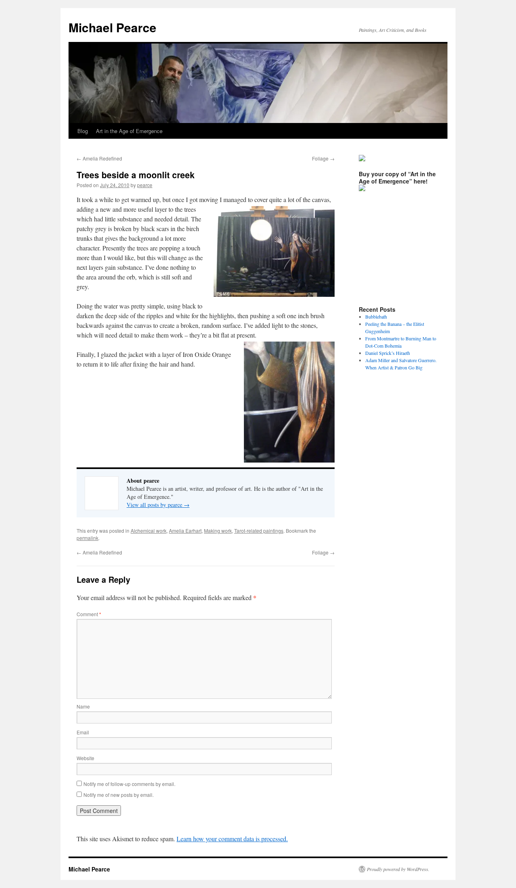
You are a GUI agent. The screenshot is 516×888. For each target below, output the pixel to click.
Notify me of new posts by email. (118, 794)
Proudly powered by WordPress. (398, 869)
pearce (144, 184)
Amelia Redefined (99, 158)
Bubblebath (376, 316)
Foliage (323, 158)
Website (85, 758)
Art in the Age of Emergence (129, 131)
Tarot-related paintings (258, 530)
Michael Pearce (112, 27)
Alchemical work (148, 530)
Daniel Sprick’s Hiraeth (387, 353)
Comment (89, 614)
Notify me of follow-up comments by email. (129, 783)
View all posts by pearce (158, 505)
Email (83, 732)
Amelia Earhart (185, 530)
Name (83, 706)
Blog (82, 131)
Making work (218, 530)
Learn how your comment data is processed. (232, 838)
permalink (87, 537)
